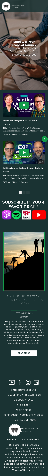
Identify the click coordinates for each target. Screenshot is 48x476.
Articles (24, 317)
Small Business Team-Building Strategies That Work (24, 300)
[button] (3, 139)
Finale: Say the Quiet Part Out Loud (20, 121)
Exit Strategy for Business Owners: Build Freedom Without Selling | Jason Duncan (24, 168)
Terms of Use (20, 470)
